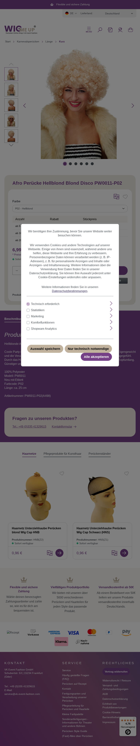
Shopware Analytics (44, 328)
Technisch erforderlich (45, 303)
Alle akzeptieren (96, 357)
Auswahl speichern (45, 349)
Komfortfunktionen (43, 322)
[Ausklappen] (111, 303)
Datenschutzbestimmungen (69, 291)
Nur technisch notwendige (88, 349)
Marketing (37, 316)
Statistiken (37, 310)
